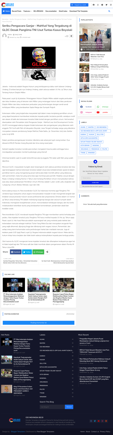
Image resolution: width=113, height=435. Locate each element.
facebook (89, 107)
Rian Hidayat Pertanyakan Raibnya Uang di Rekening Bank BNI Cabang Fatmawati (100, 67)
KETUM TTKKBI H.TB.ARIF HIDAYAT (91, 142)
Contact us (95, 431)
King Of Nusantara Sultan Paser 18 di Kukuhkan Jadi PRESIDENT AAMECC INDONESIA (23, 390)
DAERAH (83, 134)
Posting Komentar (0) (39, 323)
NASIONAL (96, 145)
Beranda (5, 19)
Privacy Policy (105, 431)
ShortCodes (63, 11)
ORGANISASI (84, 149)
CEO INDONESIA (102, 127)
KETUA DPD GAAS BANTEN (89, 138)
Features (27, 11)
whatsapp (105, 107)
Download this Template (79, 11)
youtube (105, 112)
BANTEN (91, 127)
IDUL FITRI (100, 134)
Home (7, 11)
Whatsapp (39, 252)
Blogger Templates (18, 431)
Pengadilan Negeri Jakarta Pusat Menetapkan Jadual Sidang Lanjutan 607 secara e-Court (94, 341)
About (88, 431)
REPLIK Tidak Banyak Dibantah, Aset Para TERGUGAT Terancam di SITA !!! (100, 58)
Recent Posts (16, 11)
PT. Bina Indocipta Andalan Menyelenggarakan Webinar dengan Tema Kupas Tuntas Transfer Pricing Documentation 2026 (13, 298)
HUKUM (91, 134)
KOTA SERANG (85, 145)
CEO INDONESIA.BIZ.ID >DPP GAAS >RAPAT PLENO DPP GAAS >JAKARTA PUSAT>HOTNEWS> (94, 131)
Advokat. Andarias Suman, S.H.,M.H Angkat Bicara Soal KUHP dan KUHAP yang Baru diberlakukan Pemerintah (100, 88)
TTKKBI (83, 152)
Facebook (17, 252)
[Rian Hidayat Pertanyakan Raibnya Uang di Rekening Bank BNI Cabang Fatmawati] (84, 67)
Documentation (51, 11)
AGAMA (83, 127)
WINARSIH (91, 152)
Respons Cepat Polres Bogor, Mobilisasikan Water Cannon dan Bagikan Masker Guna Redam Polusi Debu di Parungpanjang (63, 298)
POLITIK (104, 149)
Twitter (28, 252)
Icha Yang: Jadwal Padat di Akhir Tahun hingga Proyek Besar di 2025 (100, 77)
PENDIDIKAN (95, 149)
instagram (89, 112)
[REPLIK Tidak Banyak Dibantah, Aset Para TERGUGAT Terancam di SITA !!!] (84, 57)
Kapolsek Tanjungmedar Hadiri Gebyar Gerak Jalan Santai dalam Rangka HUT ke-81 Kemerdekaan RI (37, 297)
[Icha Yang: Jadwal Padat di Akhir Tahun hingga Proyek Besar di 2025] (84, 77)
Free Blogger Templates (45, 431)
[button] (109, 11)
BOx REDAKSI (38, 11)
